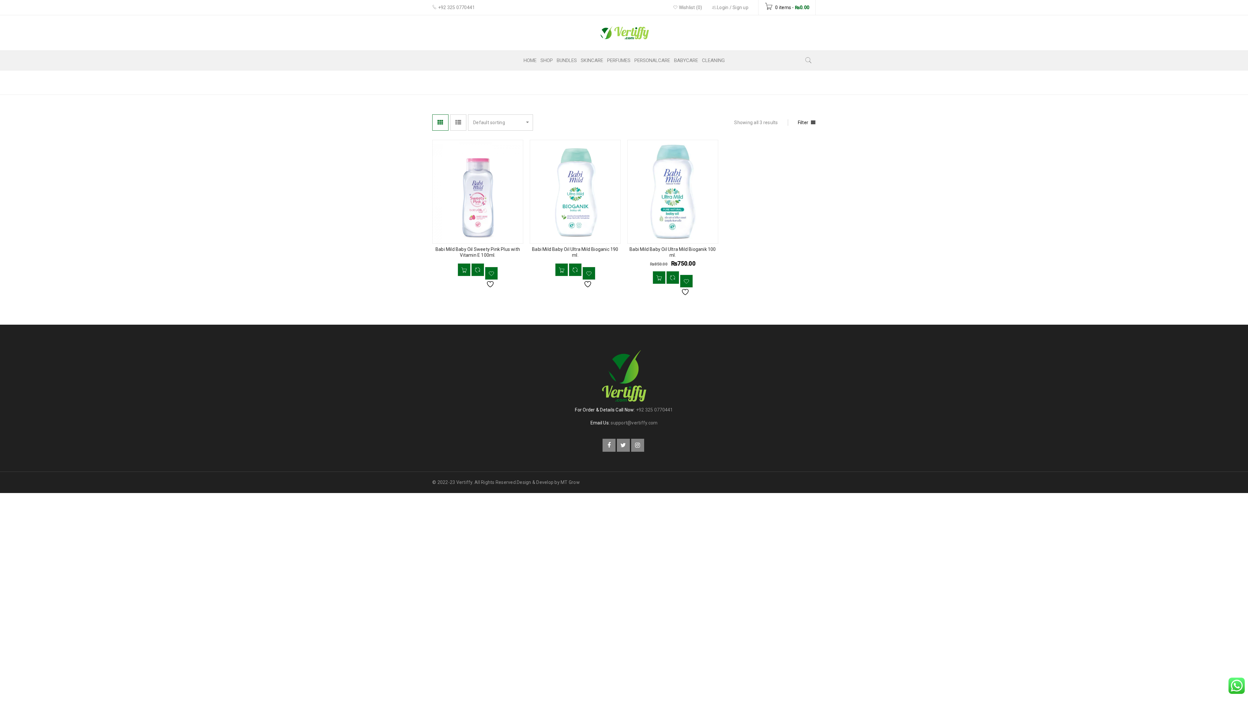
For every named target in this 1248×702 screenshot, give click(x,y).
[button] (659, 277)
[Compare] (477, 269)
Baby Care (773, 82)
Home (743, 82)
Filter (803, 122)
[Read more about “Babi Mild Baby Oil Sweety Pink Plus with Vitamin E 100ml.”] (464, 269)
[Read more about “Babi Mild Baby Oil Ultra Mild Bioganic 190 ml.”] (561, 269)
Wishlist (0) (690, 7)
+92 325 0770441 (654, 409)
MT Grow (570, 482)
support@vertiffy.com (634, 422)
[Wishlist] (491, 273)
